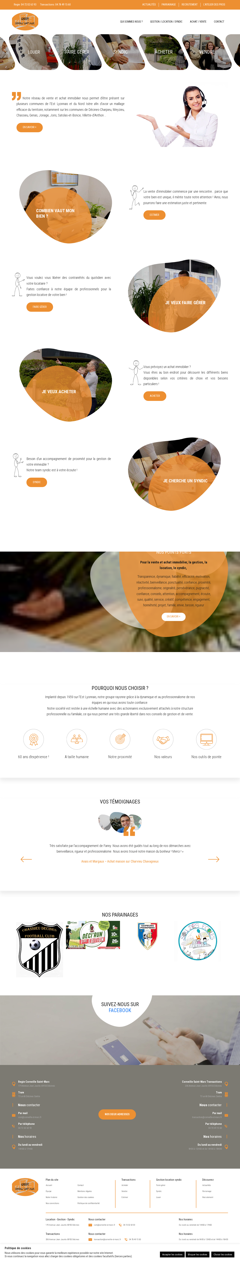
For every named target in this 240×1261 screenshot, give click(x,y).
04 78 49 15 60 (63, 4)
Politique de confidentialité (88, 1203)
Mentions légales (84, 1191)
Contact (219, 21)
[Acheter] (164, 52)
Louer (158, 1197)
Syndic (37, 482)
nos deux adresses (117, 1114)
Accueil (49, 1185)
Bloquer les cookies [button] (197, 1254)
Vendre (124, 1191)
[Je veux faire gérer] (174, 295)
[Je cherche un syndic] (174, 473)
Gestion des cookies (85, 1197)
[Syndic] (120, 52)
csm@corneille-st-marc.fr (29, 1117)
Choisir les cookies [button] (223, 1254)
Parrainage (169, 4)
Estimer (154, 215)
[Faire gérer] (77, 52)
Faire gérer (40, 307)
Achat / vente (198, 21)
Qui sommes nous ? (131, 21)
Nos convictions (52, 1203)
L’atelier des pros (214, 4)
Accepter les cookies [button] (172, 1254)
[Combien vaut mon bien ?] (66, 206)
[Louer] (34, 52)
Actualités (149, 4)
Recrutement (190, 4)
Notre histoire (51, 1197)
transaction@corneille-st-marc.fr (207, 1117)
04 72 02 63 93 (28, 4)
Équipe (48, 1191)
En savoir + (29, 127)
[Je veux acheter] (66, 384)
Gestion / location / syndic (166, 21)
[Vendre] (207, 52)
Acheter (155, 396)
